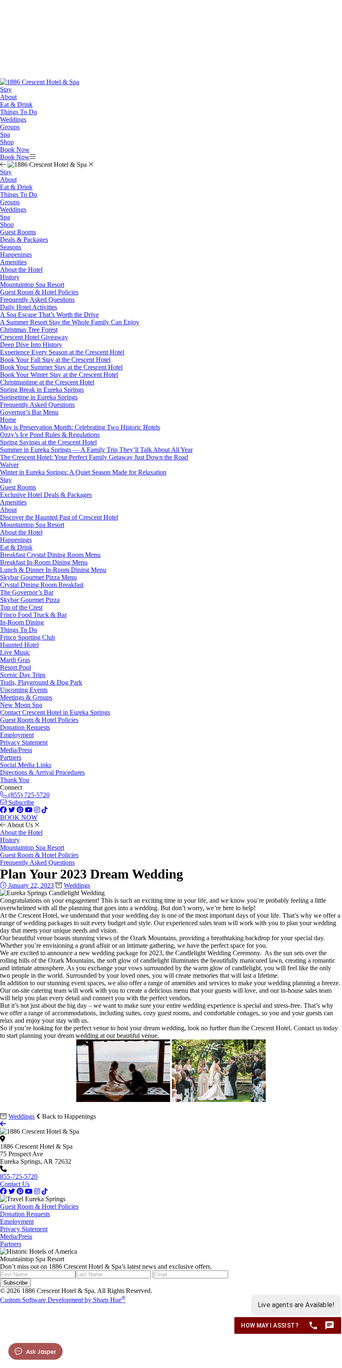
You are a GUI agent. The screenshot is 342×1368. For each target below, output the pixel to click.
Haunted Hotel (19, 644)
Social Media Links (25, 764)
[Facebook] (3, 1191)
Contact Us (15, 1183)
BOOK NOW (19, 817)
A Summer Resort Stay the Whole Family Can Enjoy (69, 322)
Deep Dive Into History (31, 344)
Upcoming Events (24, 689)
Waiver (9, 464)
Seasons (10, 247)
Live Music (15, 652)
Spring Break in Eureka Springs (42, 389)
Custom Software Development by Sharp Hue (63, 1299)
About (8, 96)
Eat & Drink (16, 104)
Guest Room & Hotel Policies (39, 292)
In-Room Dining (22, 622)
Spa (5, 134)
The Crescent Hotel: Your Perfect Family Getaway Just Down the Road (94, 457)
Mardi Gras (15, 659)
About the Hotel (21, 269)
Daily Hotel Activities (28, 307)
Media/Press (16, 749)
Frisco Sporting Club (27, 637)
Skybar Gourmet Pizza (30, 599)
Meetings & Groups (26, 697)
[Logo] (40, 74)
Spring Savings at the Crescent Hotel (48, 442)
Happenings (16, 254)
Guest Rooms (18, 232)
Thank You (14, 779)
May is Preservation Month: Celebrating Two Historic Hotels (80, 427)
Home (8, 419)
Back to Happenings (68, 1116)
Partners (10, 757)
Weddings (13, 119)
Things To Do (18, 111)
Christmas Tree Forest (29, 329)
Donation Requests (25, 727)
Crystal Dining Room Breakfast (41, 584)
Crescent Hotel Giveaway (34, 337)
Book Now (15, 149)
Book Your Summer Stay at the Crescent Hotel (61, 367)
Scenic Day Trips (22, 674)
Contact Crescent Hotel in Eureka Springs (55, 712)
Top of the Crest (21, 607)
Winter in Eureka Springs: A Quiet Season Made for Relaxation (83, 472)
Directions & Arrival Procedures (42, 772)
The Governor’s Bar (26, 592)
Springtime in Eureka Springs (39, 397)
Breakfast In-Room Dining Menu (44, 562)
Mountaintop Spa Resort (32, 284)
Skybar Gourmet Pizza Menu (38, 577)
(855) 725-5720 (28, 794)
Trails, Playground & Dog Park (41, 682)
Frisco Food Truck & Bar (33, 614)
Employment (17, 734)
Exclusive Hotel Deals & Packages (46, 494)
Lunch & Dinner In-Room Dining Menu (53, 569)
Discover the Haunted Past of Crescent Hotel (59, 517)
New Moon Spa (21, 704)
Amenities (13, 262)
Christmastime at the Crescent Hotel (47, 382)
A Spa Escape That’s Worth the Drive (49, 314)
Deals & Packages (24, 239)
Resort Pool (15, 667)
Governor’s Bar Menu (29, 412)
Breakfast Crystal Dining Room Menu (50, 554)
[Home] (39, 81)
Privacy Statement (24, 742)
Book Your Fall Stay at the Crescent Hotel (55, 359)
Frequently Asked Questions (37, 299)
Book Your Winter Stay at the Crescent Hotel (59, 374)
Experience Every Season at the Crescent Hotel (62, 352)
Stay (6, 89)
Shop (7, 142)
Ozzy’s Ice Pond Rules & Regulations (50, 434)
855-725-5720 (19, 1176)
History (10, 277)
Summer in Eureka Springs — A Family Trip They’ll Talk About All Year (96, 449)
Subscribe (20, 802)
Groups (10, 127)
